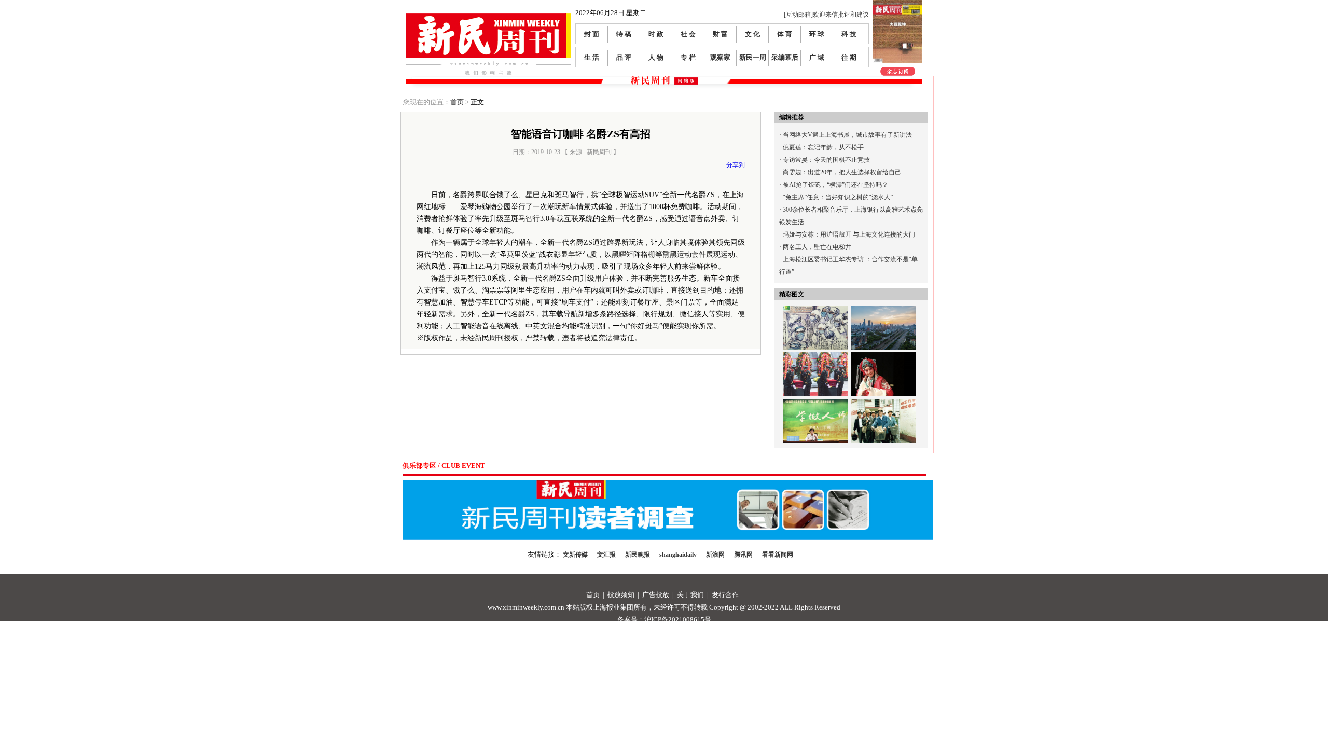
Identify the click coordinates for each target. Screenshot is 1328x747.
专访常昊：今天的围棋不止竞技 (826, 159)
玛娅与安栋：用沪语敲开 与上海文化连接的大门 (849, 234)
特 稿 (623, 34)
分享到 (735, 165)
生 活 (591, 57)
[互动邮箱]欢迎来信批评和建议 (826, 14)
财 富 (720, 34)
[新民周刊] (488, 17)
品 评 (623, 57)
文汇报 (606, 554)
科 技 (848, 34)
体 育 (784, 34)
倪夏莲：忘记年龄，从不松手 (823, 147)
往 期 (848, 57)
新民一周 (752, 57)
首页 (457, 102)
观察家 (720, 57)
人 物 (655, 57)
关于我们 (690, 595)
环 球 (816, 34)
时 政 (655, 34)
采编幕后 (784, 57)
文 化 (752, 34)
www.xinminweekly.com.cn (526, 607)
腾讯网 (743, 554)
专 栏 (688, 57)
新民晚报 (637, 554)
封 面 (591, 34)
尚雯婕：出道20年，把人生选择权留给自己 (842, 172)
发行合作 (725, 595)
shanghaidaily (678, 554)
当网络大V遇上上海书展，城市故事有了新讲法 (847, 135)
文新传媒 (575, 554)
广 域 (816, 57)
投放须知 (620, 595)
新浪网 (715, 554)
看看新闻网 (777, 554)
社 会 (688, 34)
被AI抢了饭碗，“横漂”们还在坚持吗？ (835, 184)
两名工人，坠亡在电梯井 (817, 247)
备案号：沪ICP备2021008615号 (664, 620)
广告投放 (655, 595)
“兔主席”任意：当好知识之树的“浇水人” (838, 197)
